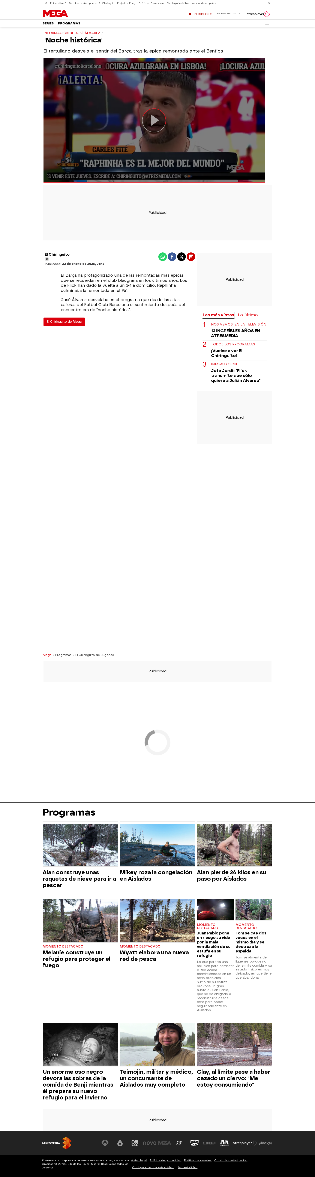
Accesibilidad (187, 1167)
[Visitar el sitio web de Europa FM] (209, 1143)
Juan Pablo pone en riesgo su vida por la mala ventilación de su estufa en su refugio (214, 944)
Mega (47, 655)
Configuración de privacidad (153, 1167)
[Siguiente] (269, 3)
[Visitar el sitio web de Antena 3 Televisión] (105, 1143)
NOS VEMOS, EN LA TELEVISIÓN (238, 324)
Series (48, 23)
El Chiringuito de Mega (64, 322)
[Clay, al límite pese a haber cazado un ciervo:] (234, 1045)
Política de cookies (198, 1160)
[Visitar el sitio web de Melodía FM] (224, 1143)
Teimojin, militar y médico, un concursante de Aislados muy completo (156, 1078)
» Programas (62, 655)
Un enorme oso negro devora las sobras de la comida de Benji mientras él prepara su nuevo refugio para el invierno (78, 1085)
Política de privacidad (165, 1160)
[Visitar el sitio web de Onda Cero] (194, 1143)
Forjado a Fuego (126, 3)
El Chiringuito (107, 3)
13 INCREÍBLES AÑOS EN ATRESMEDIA (235, 333)
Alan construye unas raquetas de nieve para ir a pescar (79, 878)
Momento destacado (63, 946)
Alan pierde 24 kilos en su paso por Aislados (231, 875)
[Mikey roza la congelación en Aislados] (157, 845)
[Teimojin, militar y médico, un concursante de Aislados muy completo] (157, 1045)
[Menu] (267, 23)
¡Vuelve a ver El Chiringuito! (226, 353)
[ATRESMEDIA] (57, 1143)
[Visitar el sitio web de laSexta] (120, 1143)
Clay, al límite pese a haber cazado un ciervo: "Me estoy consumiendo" (233, 1078)
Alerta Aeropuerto (86, 3)
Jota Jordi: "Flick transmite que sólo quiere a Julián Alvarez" (236, 375)
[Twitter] (47, 259)
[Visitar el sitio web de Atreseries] (179, 1143)
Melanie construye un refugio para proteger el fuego (76, 959)
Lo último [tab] (248, 314)
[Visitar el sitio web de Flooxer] (265, 1143)
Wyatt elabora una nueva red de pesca (154, 955)
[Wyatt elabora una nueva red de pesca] (157, 921)
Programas (69, 23)
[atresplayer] (258, 14)
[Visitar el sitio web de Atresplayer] (245, 1143)
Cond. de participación (230, 1160)
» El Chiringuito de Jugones (93, 655)
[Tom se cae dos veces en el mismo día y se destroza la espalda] (254, 910)
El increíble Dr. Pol (61, 3)
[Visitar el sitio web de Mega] (164, 1143)
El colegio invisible (177, 3)
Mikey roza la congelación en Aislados (156, 875)
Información (224, 364)
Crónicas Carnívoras (151, 3)
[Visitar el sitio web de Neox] (134, 1143)
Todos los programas (233, 344)
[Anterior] (46, 3)
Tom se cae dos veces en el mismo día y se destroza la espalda (251, 942)
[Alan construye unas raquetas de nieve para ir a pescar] (80, 845)
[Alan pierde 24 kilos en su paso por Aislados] (234, 845)
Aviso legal (139, 1160)
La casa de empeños (203, 3)
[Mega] (69, 13)
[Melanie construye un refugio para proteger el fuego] (80, 921)
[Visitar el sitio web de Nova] (149, 1143)
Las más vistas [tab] (218, 314)
